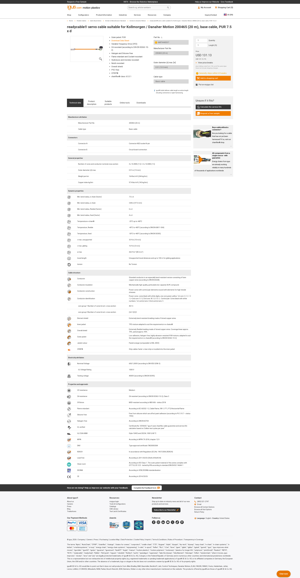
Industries (123, 15)
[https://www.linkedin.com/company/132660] (163, 522)
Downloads (141, 103)
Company (167, 15)
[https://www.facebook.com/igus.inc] (153, 522)
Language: (204, 518)
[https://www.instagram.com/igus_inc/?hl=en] (158, 522)
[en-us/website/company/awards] (114, 525)
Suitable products (108, 102)
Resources (152, 15)
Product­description (91, 102)
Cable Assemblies (95, 21)
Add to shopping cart (207, 78)
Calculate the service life (210, 107)
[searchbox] (147, 7)
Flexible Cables (81, 21)
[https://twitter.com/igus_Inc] (172, 522)
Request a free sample (208, 114)
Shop (69, 15)
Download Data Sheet (120, 41)
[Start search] (168, 7)
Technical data (75, 103)
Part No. (157, 37)
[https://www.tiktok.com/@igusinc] (177, 522)
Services (137, 15)
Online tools (125, 103)
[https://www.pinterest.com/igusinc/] (182, 522)
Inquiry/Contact (211, 15)
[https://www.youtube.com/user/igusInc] (168, 522)
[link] (213, 108)
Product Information (104, 15)
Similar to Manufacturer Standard (115, 21)
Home (71, 21)
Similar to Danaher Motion (138, 21)
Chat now (283, 574)
